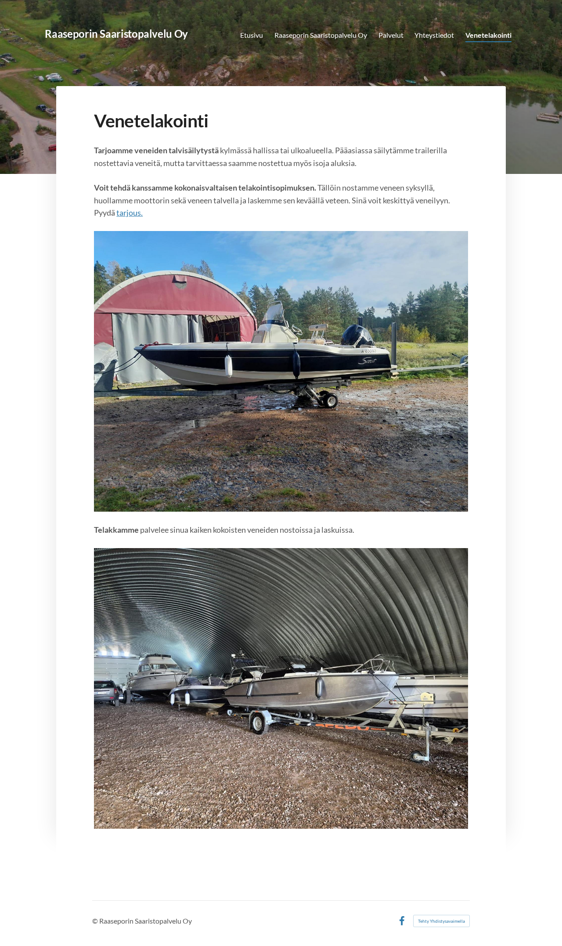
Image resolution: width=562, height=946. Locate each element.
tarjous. (129, 212)
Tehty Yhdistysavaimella (441, 921)
